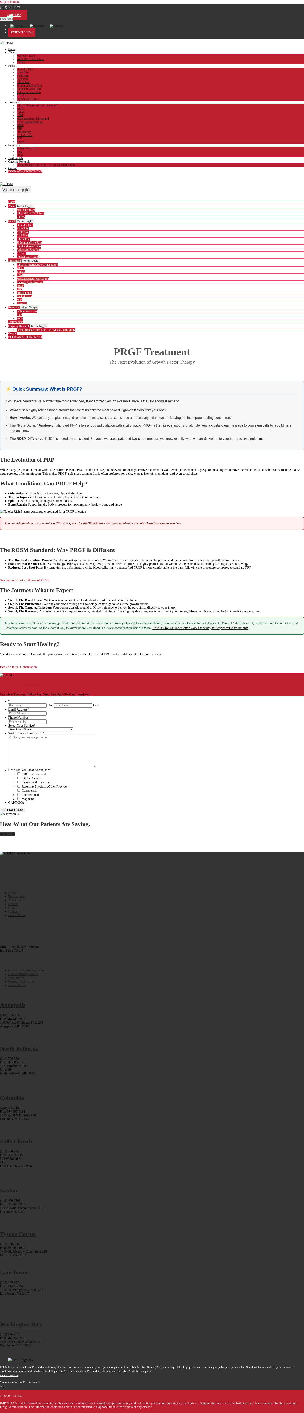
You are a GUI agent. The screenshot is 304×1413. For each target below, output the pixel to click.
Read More (7, 834)
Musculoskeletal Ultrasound (33, 118)
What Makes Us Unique (30, 59)
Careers (13, 904)
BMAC (21, 112)
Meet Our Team (26, 55)
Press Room (16, 977)
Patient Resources (27, 148)
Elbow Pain (23, 82)
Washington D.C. (21, 1324)
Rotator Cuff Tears (27, 98)
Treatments (14, 102)
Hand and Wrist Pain (29, 88)
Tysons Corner (18, 1234)
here (2, 1386)
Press (20, 155)
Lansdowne (14, 1272)
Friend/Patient (31, 794)
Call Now (14, 15)
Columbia (12, 1098)
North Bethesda (19, 1048)
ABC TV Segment (33, 774)
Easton (8, 1190)
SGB (19, 138)
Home (11, 49)
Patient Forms (17, 985)
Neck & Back (24, 135)
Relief (11, 65)
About (12, 52)
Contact (12, 168)
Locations (6, 19)
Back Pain (22, 79)
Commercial (29, 790)
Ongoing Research (19, 161)
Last (96, 705)
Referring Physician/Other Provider (45, 786)
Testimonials (15, 158)
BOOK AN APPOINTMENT (25, 171)
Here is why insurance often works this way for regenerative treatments (200, 628)
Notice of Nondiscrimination (26, 970)
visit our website (9, 1375)
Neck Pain (23, 75)
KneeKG (22, 141)
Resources (14, 145)
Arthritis (21, 95)
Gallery (21, 62)
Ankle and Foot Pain (29, 92)
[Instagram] (37, 25)
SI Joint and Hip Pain (29, 85)
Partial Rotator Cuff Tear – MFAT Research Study (46, 164)
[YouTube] (57, 25)
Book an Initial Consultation (18, 667)
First (50, 705)
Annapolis (12, 1005)
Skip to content (10, 2)
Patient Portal (17, 915)
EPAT (20, 115)
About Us (14, 900)
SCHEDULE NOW (21, 32)
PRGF (20, 125)
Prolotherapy (24, 131)
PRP (19, 128)
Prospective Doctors (21, 981)
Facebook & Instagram (36, 782)
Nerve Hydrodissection (30, 122)
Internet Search (31, 778)
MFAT (20, 108)
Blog (19, 151)
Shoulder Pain (25, 69)
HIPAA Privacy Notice (23, 974)
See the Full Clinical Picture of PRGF (24, 580)
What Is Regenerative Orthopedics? (37, 105)
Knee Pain (23, 72)
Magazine (28, 799)
